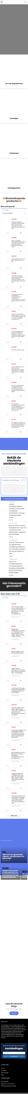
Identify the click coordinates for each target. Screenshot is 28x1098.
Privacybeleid (4, 1081)
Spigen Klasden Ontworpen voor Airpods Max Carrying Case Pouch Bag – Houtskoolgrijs (18, 671)
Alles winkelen (5, 1072)
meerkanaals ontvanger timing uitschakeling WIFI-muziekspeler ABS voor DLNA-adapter (19, 690)
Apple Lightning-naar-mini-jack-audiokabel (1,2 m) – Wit (18, 260)
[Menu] (2, 2)
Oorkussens (12, 502)
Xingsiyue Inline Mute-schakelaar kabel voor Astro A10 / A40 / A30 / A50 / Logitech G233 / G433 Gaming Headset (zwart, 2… (18, 777)
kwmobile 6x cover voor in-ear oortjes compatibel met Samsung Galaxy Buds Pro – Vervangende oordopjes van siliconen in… (19, 425)
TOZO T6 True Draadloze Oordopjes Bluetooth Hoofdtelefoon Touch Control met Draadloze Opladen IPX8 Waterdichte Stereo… (18, 388)
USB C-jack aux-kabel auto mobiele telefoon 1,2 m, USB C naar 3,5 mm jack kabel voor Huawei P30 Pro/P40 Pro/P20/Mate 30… (18, 610)
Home (2, 1068)
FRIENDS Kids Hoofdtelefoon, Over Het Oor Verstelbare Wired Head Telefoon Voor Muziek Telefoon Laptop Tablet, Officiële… (18, 632)
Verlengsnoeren (13, 540)
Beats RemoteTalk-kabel (18, 350)
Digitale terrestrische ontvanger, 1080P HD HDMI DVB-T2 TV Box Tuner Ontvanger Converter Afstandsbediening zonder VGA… (18, 225)
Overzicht (3, 1070)
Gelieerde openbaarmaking (8, 1086)
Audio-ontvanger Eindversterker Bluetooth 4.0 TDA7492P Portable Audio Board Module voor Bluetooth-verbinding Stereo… (19, 244)
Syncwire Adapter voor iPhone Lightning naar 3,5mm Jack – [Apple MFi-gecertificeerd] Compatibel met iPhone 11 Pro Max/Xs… (19, 711)
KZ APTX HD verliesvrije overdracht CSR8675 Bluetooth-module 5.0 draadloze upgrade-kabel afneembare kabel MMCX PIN (18, 334)
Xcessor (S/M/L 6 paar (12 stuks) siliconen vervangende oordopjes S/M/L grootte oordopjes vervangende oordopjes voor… (18, 370)
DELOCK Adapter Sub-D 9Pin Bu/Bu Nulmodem (18, 652)
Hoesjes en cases (13, 523)
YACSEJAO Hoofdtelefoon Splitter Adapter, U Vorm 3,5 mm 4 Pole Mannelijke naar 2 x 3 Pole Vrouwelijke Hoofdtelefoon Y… (18, 316)
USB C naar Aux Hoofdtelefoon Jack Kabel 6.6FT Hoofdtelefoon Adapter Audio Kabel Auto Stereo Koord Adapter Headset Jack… (18, 407)
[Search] (25, 2)
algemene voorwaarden (7, 1084)
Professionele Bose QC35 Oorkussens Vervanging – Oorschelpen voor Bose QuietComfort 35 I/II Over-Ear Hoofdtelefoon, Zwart (18, 799)
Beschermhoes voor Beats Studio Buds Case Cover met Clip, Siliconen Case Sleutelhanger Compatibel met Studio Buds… (17, 530)
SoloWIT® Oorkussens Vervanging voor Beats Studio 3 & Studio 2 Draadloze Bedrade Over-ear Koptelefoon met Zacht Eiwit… (18, 279)
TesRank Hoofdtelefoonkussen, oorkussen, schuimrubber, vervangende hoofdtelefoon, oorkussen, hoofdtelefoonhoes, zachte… (17, 510)
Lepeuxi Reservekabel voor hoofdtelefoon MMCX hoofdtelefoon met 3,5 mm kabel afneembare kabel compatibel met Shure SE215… (19, 733)
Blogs (2, 1075)
